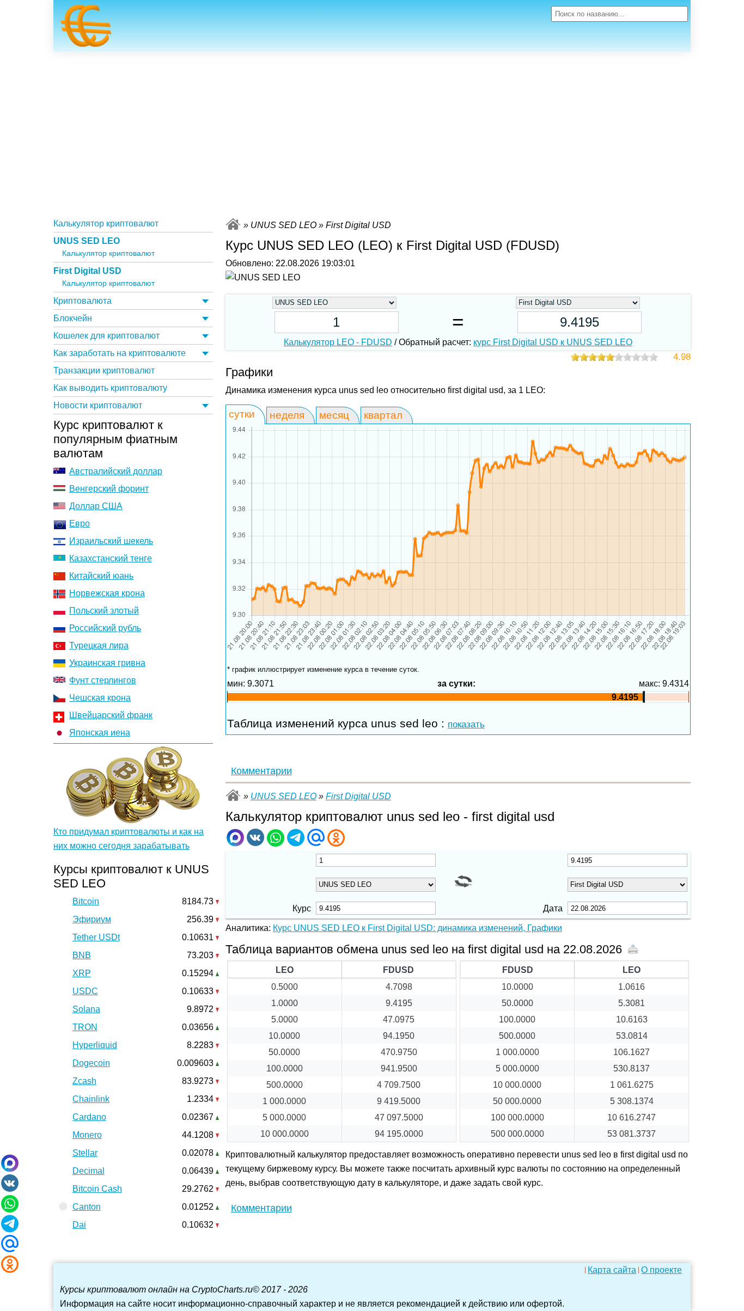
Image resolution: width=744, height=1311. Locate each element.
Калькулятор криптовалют (105, 223)
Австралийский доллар (115, 471)
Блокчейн (72, 318)
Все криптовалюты (233, 224)
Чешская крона (100, 697)
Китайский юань (101, 575)
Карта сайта (612, 1270)
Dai (79, 1224)
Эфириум (91, 919)
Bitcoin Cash (97, 1188)
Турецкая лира (99, 645)
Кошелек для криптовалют (106, 336)
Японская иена (99, 732)
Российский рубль (105, 628)
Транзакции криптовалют (104, 370)
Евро (79, 523)
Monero (87, 1135)
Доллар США (96, 506)
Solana (86, 1009)
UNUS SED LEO (86, 241)
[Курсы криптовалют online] (86, 28)
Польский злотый (104, 610)
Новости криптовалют (97, 405)
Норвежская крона (107, 593)
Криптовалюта (82, 301)
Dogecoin (91, 1063)
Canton (86, 1206)
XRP (81, 973)
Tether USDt (96, 937)
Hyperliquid (94, 1045)
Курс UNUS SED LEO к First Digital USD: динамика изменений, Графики (417, 928)
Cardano (89, 1117)
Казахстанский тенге (110, 558)
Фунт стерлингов (102, 680)
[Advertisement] (372, 133)
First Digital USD (87, 271)
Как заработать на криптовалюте (119, 353)
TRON (84, 1027)
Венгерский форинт (109, 488)
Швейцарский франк (111, 715)
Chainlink (90, 1099)
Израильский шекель (111, 541)
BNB (81, 955)
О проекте (661, 1270)
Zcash (84, 1081)
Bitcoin (85, 901)
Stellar (84, 1152)
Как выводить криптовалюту (110, 388)
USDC (85, 991)
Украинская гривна (107, 662)
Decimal (88, 1170)
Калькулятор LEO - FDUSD (338, 342)
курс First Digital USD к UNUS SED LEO (552, 342)
